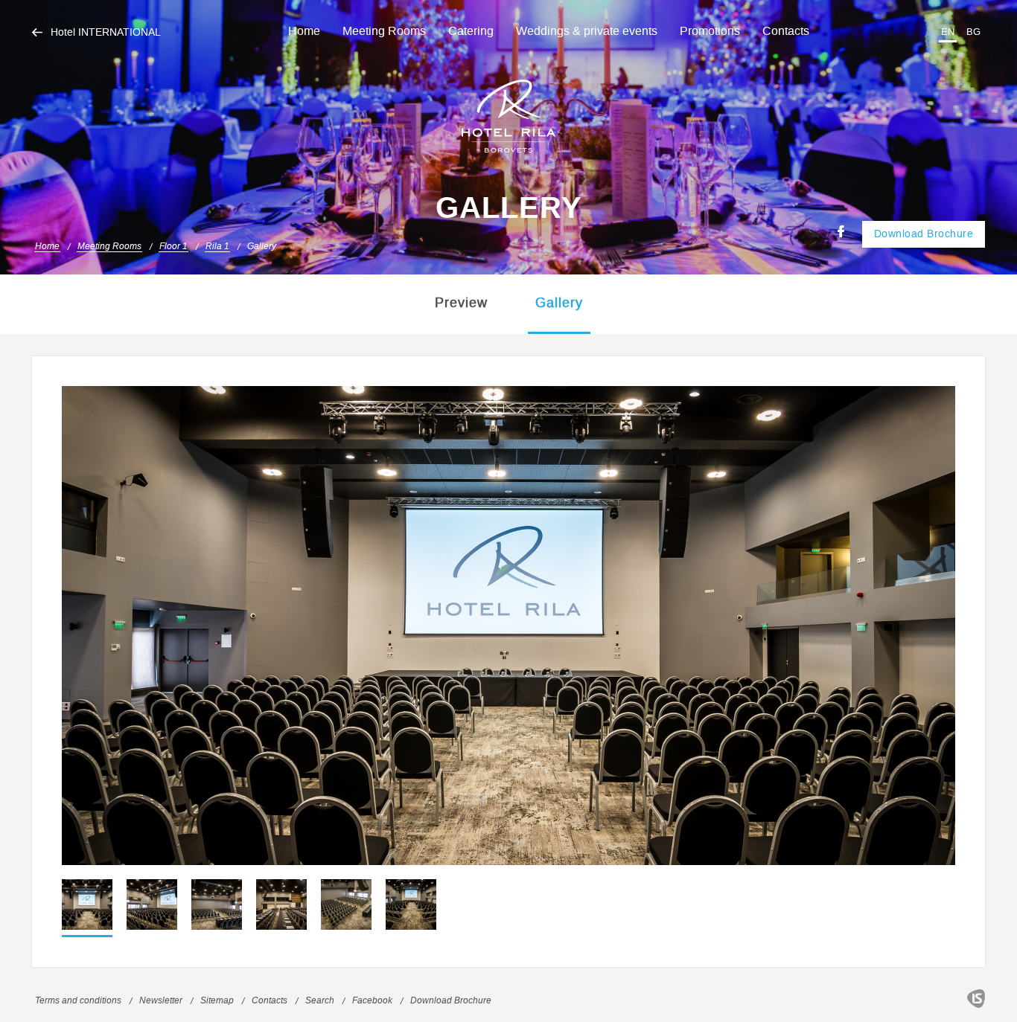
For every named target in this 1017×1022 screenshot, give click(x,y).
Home (304, 31)
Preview (461, 303)
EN (947, 31)
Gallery (261, 247)
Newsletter (160, 1001)
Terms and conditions (78, 1001)
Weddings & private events (586, 31)
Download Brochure (924, 234)
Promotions (710, 31)
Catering (471, 31)
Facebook (372, 1001)
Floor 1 (173, 247)
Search (319, 1001)
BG (973, 31)
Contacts (785, 31)
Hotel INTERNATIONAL (106, 33)
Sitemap (217, 1001)
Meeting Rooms (384, 31)
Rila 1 (217, 247)
